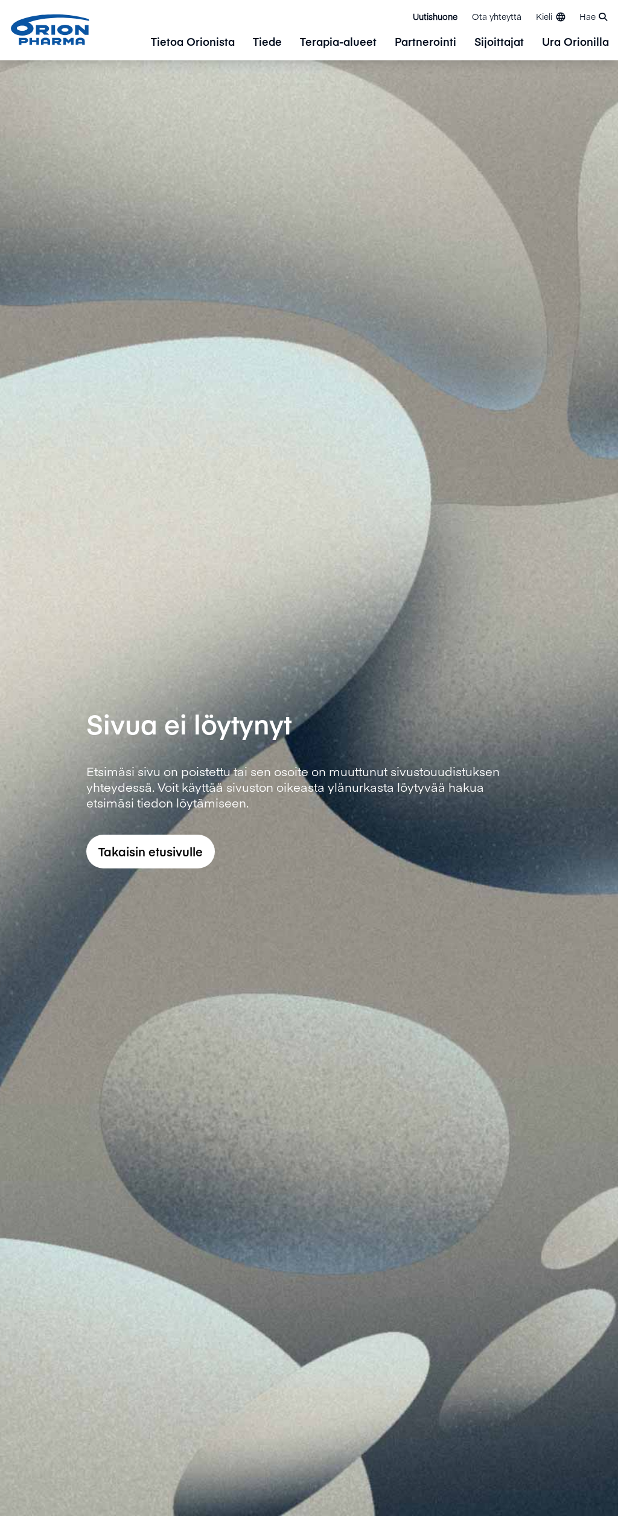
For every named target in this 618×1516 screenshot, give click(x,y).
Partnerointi (425, 42)
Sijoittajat (499, 42)
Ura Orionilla (575, 42)
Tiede (267, 42)
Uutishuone (435, 16)
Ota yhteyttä (496, 16)
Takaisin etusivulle (150, 851)
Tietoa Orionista (193, 42)
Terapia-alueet (338, 42)
